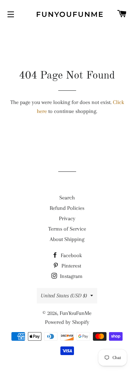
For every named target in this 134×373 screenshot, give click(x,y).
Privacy (67, 218)
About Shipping (67, 239)
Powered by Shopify (67, 322)
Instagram (71, 276)
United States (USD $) (64, 295)
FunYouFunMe (67, 14)
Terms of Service (67, 229)
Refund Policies (67, 208)
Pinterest (70, 266)
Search (67, 197)
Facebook (70, 255)
